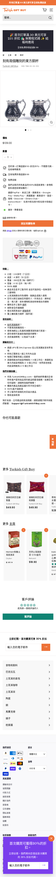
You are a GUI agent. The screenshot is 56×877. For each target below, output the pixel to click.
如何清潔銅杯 (13, 324)
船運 (4, 218)
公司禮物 (6, 809)
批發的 (5, 825)
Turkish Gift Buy (10, 66)
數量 (5, 151)
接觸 (5, 821)
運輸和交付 (7, 784)
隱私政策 (6, 813)
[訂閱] (46, 647)
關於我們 (6, 800)
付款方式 (6, 792)
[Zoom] (51, 122)
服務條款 (6, 817)
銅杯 (21, 55)
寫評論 (28, 616)
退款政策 (6, 796)
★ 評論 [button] (52, 442)
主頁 (9, 55)
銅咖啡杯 (26, 310)
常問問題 (6, 788)
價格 (5, 137)
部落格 (5, 805)
